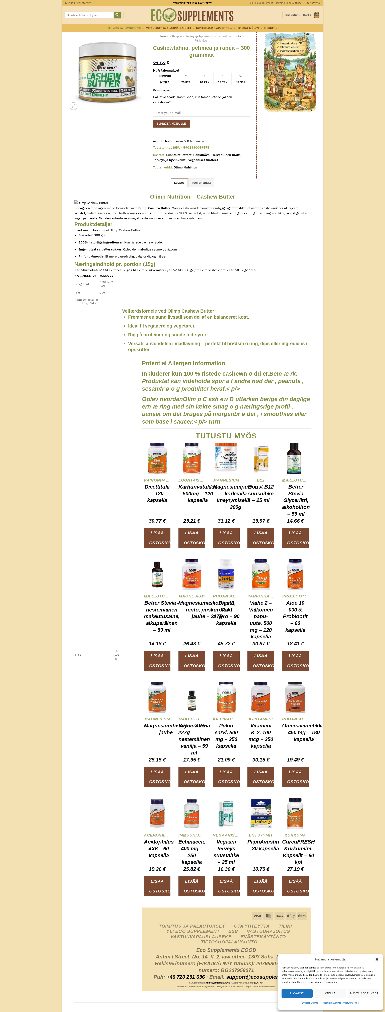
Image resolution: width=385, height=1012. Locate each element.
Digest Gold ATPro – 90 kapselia (226, 613)
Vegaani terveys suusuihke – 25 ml (226, 852)
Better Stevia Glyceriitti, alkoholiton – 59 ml (296, 500)
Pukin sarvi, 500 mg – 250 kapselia (226, 736)
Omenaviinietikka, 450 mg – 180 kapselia (304, 732)
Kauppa (177, 36)
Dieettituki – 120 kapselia (157, 493)
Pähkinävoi (201, 40)
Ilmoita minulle (171, 124)
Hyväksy (297, 993)
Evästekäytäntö (310, 1002)
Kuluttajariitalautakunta (218, 983)
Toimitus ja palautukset (289, 3)
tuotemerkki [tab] (201, 183)
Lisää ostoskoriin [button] (160, 537)
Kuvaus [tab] (179, 183)
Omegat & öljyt (248, 28)
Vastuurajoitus (351, 1002)
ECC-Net (258, 983)
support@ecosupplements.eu (262, 977)
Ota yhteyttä (312, 3)
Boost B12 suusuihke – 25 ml (261, 493)
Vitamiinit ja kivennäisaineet (168, 28)
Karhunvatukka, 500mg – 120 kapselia (197, 493)
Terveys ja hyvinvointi (124, 28)
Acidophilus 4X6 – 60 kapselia (159, 848)
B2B (233, 931)
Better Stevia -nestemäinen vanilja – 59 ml (194, 739)
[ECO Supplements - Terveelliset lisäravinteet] (192, 15)
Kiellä (330, 993)
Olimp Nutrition (185, 167)
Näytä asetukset (364, 993)
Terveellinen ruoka (229, 36)
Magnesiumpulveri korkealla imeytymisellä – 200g (235, 497)
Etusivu (163, 36)
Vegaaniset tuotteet (203, 160)
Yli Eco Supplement (261, 3)
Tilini (285, 926)
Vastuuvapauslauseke (201, 936)
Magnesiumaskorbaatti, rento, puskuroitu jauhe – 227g (207, 609)
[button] (377, 959)
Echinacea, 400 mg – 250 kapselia (191, 852)
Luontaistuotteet (178, 155)
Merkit (269, 28)
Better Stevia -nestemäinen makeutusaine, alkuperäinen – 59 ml (162, 616)
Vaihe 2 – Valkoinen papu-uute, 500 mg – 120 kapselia (261, 619)
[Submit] (117, 15)
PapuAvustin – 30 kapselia (263, 845)
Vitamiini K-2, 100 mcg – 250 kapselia (260, 736)
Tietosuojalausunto (330, 1002)
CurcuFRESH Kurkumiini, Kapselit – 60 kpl (298, 852)
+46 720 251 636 (186, 977)
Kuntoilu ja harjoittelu (214, 28)
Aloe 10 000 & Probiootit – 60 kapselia (295, 616)
